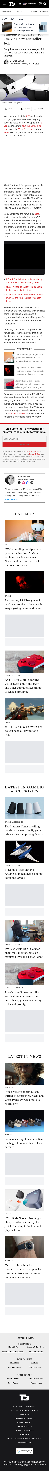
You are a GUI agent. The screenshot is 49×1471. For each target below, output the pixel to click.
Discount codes (36, 1383)
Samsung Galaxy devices (36, 1347)
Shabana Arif (18, 61)
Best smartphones (14, 1367)
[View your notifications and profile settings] (20, 3)
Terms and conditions (24, 1418)
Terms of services (32, 451)
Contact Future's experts (24, 1410)
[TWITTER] (20, 482)
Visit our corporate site (33, 1462)
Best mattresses (35, 1367)
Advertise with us (24, 1430)
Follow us (27, 109)
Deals (19, 11)
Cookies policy (24, 1426)
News (37, 64)
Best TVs (34, 1363)
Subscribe (32, 4)
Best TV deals (13, 1383)
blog (37, 214)
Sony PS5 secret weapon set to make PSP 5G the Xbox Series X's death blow (25, 297)
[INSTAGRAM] (24, 482)
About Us (24, 1414)
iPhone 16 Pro (13, 1347)
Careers (24, 1434)
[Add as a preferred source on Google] (24, 1451)
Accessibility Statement (24, 1406)
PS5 (28, 116)
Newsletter (40, 109)
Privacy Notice (34, 454)
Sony (6, 132)
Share (10, 109)
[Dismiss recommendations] (45, 18)
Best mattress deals (36, 1378)
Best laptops (14, 1363)
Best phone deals (13, 1378)
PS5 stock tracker (16, 413)
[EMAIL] (32, 482)
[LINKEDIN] (28, 482)
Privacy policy (24, 1422)
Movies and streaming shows (12, 1352)
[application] (24, 255)
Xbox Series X (25, 129)
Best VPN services (36, 1352)
